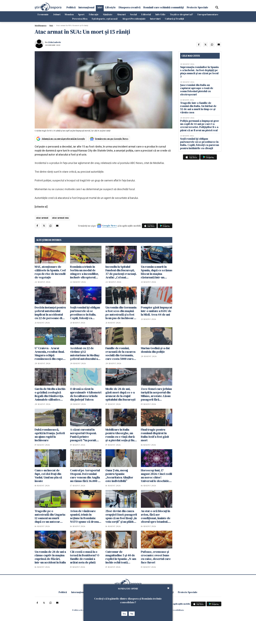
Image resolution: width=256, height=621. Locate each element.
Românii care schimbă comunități (163, 7)
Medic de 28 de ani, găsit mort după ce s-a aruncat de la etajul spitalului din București (120, 394)
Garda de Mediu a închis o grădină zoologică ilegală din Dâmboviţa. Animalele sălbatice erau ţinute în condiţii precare (50, 394)
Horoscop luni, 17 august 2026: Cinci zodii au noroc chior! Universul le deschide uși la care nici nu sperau (156, 475)
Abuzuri (121, 14)
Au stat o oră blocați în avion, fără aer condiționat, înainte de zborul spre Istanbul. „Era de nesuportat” (155, 516)
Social (133, 14)
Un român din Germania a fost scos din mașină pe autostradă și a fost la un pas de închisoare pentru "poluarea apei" (120, 313)
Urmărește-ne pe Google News (111, 138)
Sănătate (107, 14)
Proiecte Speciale (197, 7)
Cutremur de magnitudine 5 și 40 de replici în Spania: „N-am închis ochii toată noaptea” (120, 557)
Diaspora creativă (129, 7)
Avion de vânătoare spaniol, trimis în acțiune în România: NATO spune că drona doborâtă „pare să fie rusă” (84, 516)
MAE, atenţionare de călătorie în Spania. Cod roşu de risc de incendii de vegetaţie (50, 272)
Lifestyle (110, 7)
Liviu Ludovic (54, 42)
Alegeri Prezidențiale (134, 18)
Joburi (56, 14)
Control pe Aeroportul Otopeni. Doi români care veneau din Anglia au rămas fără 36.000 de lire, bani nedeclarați (85, 475)
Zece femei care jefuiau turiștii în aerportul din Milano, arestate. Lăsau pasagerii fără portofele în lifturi (156, 394)
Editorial (146, 14)
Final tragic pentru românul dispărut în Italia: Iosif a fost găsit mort (155, 435)
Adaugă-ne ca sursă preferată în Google (63, 138)
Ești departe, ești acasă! (105, 18)
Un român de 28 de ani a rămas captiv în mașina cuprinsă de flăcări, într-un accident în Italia (50, 557)
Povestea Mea (79, 18)
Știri (99, 7)
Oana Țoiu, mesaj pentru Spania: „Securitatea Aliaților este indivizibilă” (119, 475)
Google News (109, 225)
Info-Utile (160, 14)
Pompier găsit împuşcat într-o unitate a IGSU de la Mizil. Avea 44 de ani (156, 311)
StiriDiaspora (40, 25)
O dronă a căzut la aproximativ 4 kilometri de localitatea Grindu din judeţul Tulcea (85, 394)
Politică (71, 7)
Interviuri (155, 18)
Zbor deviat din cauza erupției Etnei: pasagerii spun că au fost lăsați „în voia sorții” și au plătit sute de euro (121, 516)
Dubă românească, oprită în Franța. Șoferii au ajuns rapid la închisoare (50, 435)
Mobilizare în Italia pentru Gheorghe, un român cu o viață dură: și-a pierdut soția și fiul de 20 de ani (120, 435)
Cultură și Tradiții (174, 18)
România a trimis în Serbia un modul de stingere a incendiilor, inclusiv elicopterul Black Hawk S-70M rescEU (84, 272)
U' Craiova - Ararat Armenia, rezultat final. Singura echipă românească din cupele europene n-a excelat (50, 353)
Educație (94, 14)
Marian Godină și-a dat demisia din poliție (155, 349)
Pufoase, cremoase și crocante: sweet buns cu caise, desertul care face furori (156, 557)
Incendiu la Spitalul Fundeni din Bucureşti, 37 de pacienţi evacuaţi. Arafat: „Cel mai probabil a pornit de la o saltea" (121, 272)
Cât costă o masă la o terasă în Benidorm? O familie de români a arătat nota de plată (84, 557)
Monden (69, 14)
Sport (81, 14)
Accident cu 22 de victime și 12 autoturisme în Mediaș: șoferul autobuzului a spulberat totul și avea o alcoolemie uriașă (85, 353)
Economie (43, 14)
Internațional (86, 7)
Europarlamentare (207, 14)
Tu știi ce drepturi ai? (181, 14)
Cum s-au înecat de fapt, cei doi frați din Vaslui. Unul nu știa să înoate (48, 475)
